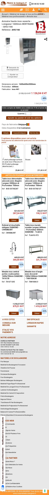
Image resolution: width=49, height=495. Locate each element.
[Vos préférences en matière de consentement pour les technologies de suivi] (45, 491)
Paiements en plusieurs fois (10, 433)
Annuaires (4, 477)
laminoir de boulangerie (9, 390)
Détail (13, 220)
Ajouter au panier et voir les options (24, 118)
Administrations (6, 443)
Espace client (5, 440)
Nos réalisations (6, 474)
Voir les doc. (34, 133)
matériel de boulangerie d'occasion (13, 365)
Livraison (4, 437)
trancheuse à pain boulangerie (11, 402)
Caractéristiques (20, 133)
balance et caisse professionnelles (13, 412)
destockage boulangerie (9, 409)
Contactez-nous (6, 468)
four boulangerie (6, 377)
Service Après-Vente (8, 430)
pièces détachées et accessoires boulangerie (17, 415)
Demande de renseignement (13, 69)
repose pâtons (6, 399)
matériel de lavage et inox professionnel (15, 387)
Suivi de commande (8, 424)
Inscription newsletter (8, 452)
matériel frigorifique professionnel (13, 384)
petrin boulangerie (7, 396)
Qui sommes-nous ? (8, 461)
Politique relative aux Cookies (11, 486)
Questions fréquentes (8, 446)
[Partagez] (45, 39)
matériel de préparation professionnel (14, 406)
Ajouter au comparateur (12, 76)
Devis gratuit (5, 449)
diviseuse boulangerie (8, 374)
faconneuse (5, 371)
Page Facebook (6, 480)
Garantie (4, 427)
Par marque (5, 361)
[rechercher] (45, 9)
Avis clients (5, 471)
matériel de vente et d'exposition (12, 393)
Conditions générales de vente (11, 464)
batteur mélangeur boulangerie (11, 380)
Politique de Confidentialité (10, 483)
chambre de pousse (8, 368)
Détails (6, 133)
